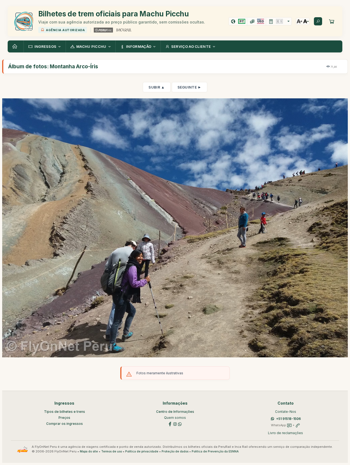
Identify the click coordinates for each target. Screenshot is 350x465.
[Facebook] (170, 424)
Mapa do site (89, 451)
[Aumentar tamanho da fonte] (299, 21)
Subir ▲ (156, 87)
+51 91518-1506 (288, 419)
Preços (64, 418)
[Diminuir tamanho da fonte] (306, 21)
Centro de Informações (175, 412)
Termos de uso (111, 451)
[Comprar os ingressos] (331, 21)
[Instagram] (175, 424)
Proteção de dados (175, 451)
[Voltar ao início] (16, 46)
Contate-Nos (285, 412)
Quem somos (175, 418)
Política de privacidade (141, 451)
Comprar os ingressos (64, 424)
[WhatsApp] (179, 424)
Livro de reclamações (285, 433)
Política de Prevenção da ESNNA (215, 451)
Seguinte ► (189, 87)
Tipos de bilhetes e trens (64, 412)
